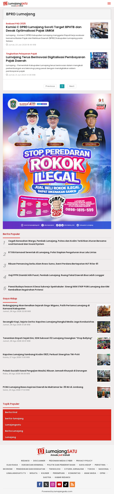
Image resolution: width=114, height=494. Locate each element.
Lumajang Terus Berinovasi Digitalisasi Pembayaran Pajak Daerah (45, 59)
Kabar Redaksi (62, 477)
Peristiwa (100, 464)
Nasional (104, 469)
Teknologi (54, 469)
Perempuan (59, 473)
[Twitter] (46, 484)
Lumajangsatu (13, 424)
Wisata (33, 473)
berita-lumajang (14, 418)
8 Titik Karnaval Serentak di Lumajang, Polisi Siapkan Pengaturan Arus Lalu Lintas (52, 252)
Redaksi (25, 460)
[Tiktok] (65, 484)
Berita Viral (11, 412)
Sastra (47, 477)
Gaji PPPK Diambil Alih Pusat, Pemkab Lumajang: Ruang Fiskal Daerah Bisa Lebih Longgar (56, 275)
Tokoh (91, 469)
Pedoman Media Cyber (60, 460)
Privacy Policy (84, 460)
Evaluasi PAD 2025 (16, 23)
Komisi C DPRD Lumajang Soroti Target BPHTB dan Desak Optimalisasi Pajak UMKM (43, 29)
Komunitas (74, 473)
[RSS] (72, 484)
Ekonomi (7, 469)
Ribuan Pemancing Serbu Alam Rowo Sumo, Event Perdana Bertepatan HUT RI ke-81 (53, 263)
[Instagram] (52, 484)
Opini (102, 473)
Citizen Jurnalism (74, 469)
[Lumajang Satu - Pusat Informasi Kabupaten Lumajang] (15, 3)
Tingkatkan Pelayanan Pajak (21, 53)
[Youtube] (59, 484)
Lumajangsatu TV (16, 473)
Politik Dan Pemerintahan (61, 464)
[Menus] (109, 4)
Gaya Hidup (85, 464)
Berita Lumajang (14, 430)
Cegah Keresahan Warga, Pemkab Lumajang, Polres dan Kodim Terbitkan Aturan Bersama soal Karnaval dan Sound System (57, 242)
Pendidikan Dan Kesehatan (30, 469)
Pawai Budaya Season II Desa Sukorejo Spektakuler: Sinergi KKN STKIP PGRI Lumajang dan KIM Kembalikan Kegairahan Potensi (58, 288)
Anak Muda (90, 473)
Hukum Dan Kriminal (32, 464)
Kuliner (45, 473)
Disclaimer (39, 460)
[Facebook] (39, 484)
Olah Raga (12, 464)
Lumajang (10, 437)
